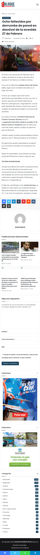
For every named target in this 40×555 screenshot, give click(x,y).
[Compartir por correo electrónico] (4, 206)
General (5, 486)
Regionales (6, 483)
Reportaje (6, 518)
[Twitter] (9, 201)
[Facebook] (4, 201)
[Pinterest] (24, 201)
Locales (5, 525)
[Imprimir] (9, 206)
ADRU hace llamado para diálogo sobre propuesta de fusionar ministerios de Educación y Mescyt (29, 282)
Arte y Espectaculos (9, 509)
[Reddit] (28, 201)
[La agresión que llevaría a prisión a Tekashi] (29, 247)
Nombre (5, 331)
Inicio (5, 14)
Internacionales (8, 489)
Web (3, 347)
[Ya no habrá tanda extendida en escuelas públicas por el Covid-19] (10, 247)
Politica (5, 492)
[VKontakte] (33, 201)
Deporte (5, 502)
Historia (5, 505)
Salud (5, 499)
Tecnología (6, 515)
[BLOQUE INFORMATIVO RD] (8, 4)
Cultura (5, 532)
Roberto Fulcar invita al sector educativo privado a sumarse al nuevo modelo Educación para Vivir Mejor (10, 283)
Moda (5, 522)
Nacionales (11, 14)
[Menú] (37, 5)
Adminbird (8, 38)
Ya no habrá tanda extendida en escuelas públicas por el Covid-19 (10, 258)
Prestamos (6, 528)
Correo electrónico (8, 339)
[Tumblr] (19, 201)
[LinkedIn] (14, 201)
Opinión (5, 496)
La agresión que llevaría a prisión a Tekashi (28, 255)
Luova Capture (24, 548)
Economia (6, 512)
